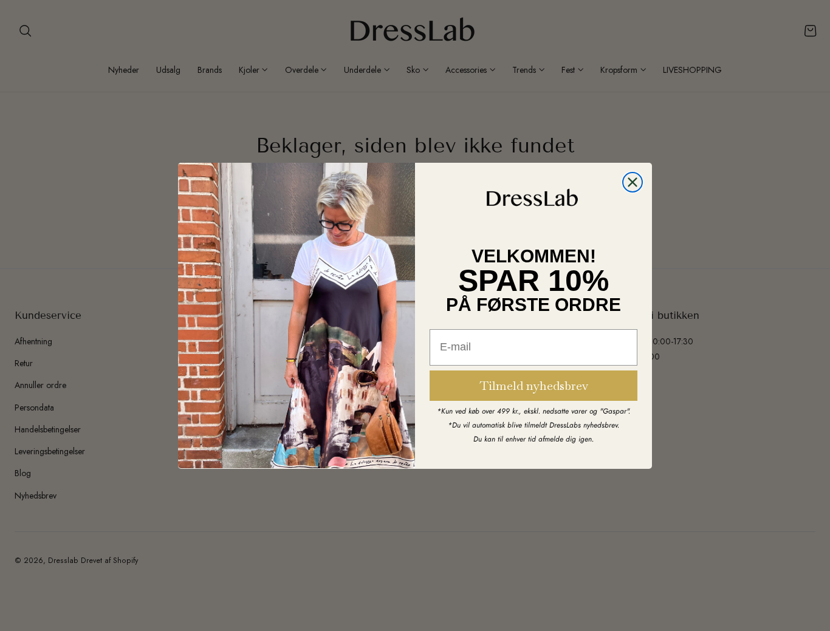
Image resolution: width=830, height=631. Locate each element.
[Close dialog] (632, 182)
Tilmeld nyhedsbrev (533, 385)
